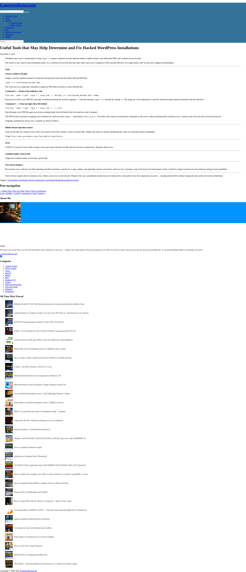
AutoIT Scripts (16, 23)
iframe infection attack (31, 180)
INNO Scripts (16, 25)
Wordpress (59, 180)
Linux (7, 18)
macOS (8, 273)
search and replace (47, 180)
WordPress (9, 27)
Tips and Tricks (11, 16)
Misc (7, 30)
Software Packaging (13, 32)
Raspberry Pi (10, 280)
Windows (9, 34)
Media (7, 37)
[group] (123, 95)
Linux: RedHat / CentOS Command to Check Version (22, 193)
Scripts (8, 21)
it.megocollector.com (18, 5)
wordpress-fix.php (71, 180)
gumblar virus (16, 180)
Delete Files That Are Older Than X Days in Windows (24, 191)
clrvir (9, 180)
